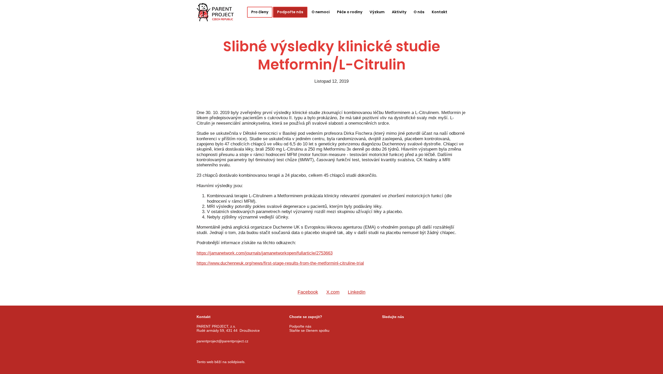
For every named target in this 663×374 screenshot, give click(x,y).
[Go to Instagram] (397, 326)
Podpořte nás (300, 326)
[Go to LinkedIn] (423, 326)
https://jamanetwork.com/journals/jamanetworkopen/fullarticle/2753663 (265, 253)
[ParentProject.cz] (215, 12)
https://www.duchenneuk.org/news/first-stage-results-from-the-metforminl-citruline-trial (280, 263)
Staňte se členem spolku (309, 330)
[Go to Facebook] (384, 326)
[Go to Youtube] (410, 326)
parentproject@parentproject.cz (222, 341)
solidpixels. (237, 362)
